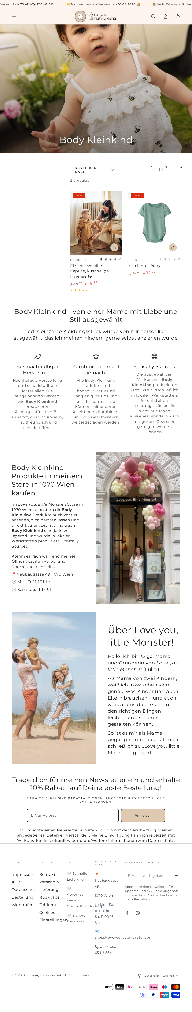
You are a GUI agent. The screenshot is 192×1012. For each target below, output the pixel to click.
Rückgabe (49, 897)
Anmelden (143, 815)
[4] (175, 169)
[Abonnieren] (177, 876)
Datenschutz (25, 889)
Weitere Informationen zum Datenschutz (132, 840)
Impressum (23, 874)
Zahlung (47, 905)
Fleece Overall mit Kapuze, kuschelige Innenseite (89, 271)
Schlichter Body (145, 266)
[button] (153, 16)
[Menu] (14, 16)
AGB (16, 882)
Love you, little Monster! (42, 975)
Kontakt (47, 874)
